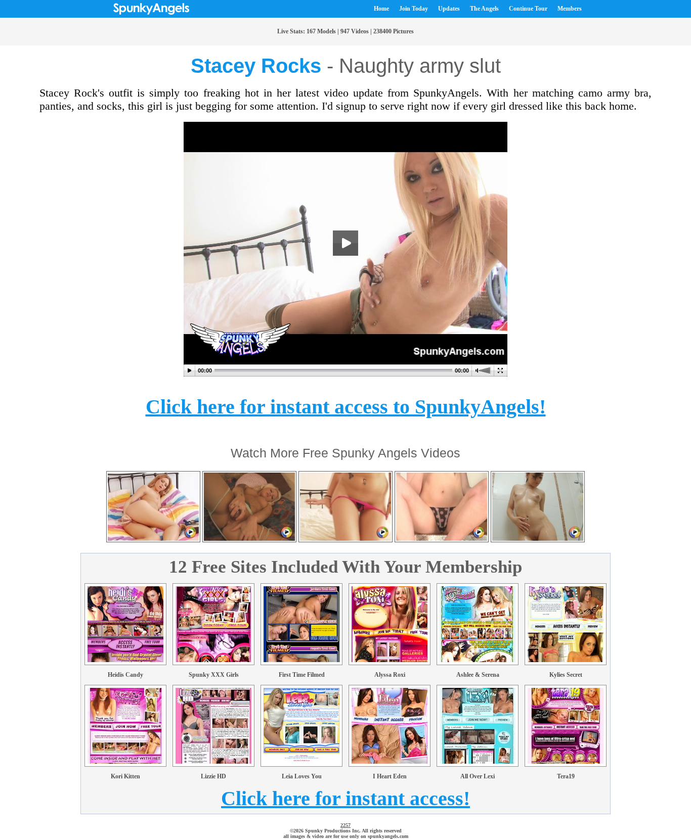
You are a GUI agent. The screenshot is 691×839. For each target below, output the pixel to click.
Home (381, 8)
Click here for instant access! (345, 798)
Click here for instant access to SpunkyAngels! (346, 406)
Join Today (413, 8)
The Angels (484, 8)
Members (569, 8)
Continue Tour (528, 8)
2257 (345, 825)
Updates (449, 8)
